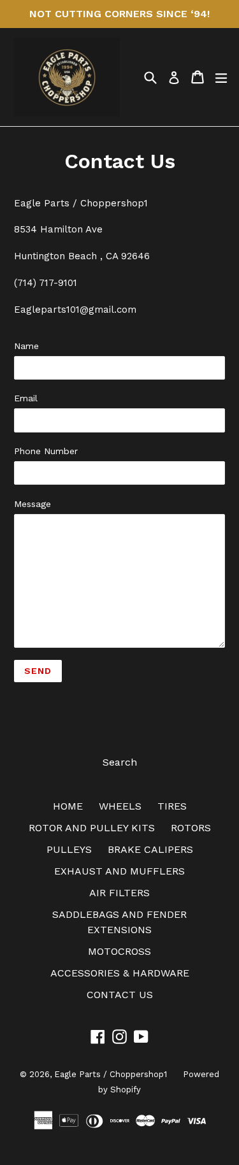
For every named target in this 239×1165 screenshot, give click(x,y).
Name (26, 346)
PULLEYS (69, 849)
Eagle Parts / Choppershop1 (110, 1074)
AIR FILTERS (119, 893)
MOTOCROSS (119, 951)
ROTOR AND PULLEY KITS (92, 828)
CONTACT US (120, 995)
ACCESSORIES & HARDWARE (119, 973)
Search (120, 762)
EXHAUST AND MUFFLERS (119, 871)
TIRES (172, 806)
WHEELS (120, 806)
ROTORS (191, 828)
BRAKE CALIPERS (150, 849)
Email (26, 398)
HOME (68, 806)
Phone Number (46, 451)
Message (32, 504)
